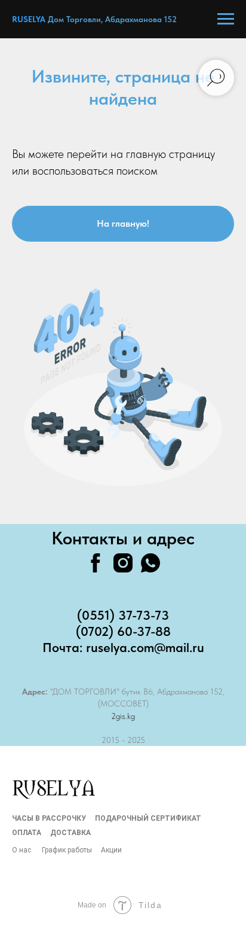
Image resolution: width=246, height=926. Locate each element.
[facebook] (95, 563)
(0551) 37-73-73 (123, 615)
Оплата (26, 832)
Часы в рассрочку (49, 818)
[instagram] (123, 563)
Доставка (70, 832)
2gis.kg (123, 716)
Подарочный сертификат (148, 818)
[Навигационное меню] (225, 19)
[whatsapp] (150, 563)
